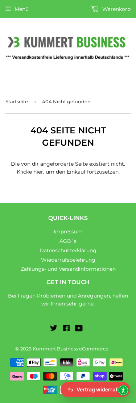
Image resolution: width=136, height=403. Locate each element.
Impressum (68, 231)
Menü (22, 9)
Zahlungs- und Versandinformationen (68, 269)
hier (38, 172)
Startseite (16, 101)
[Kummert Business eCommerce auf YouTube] (79, 329)
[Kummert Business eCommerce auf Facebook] (66, 329)
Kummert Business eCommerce (70, 349)
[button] (123, 390)
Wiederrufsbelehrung (68, 260)
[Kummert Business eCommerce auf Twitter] (53, 329)
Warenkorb (116, 9)
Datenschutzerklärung (68, 250)
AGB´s (68, 241)
